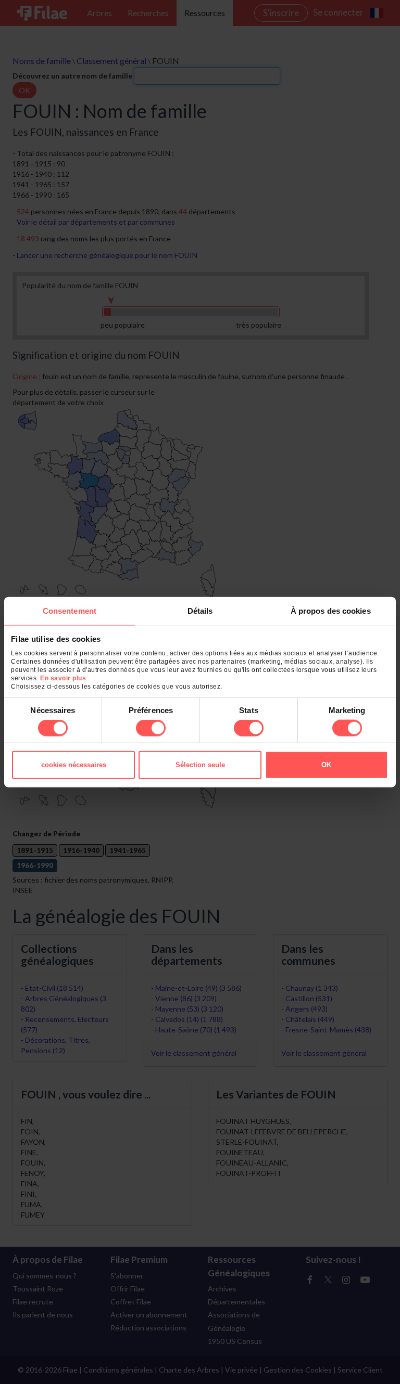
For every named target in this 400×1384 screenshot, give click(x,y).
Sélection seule (200, 765)
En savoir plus (63, 678)
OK (326, 765)
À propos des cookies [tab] (331, 610)
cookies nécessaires (73, 765)
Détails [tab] (200, 610)
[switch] (151, 728)
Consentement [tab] (69, 610)
